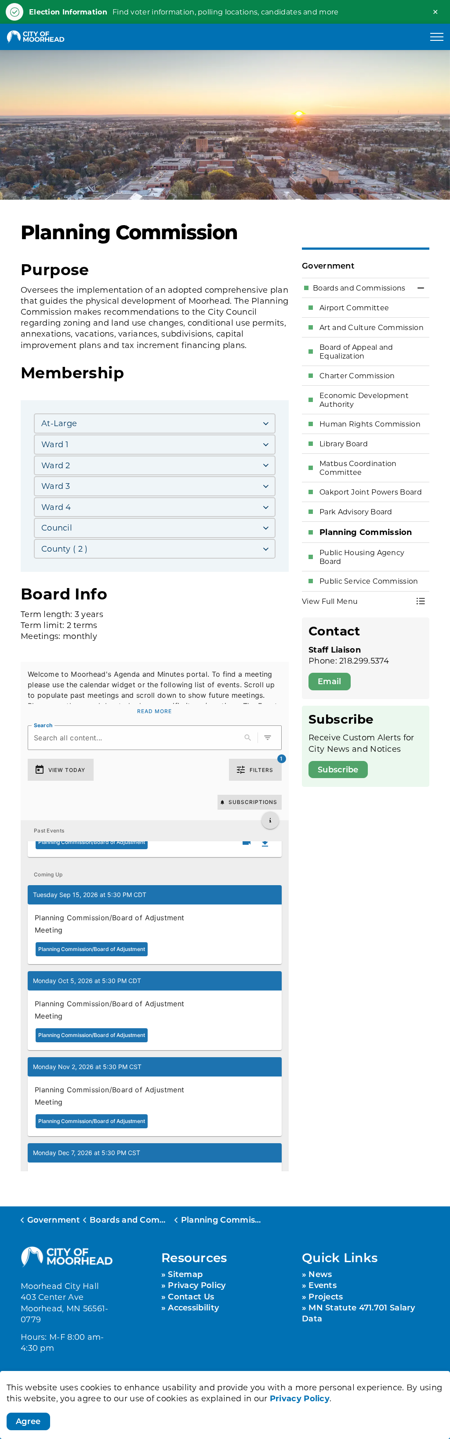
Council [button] (56, 527)
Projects (325, 1296)
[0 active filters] (268, 738)
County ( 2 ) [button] (64, 548)
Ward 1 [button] (55, 444)
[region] (155, 695)
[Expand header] (437, 37)
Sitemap (185, 1274)
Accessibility (193, 1307)
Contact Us (191, 1296)
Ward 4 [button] (56, 507)
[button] (155, 924)
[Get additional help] (270, 820)
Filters (261, 770)
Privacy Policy (300, 1398)
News (320, 1274)
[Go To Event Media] (246, 842)
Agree (28, 1421)
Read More (154, 711)
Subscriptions (253, 802)
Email (329, 681)
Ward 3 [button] (55, 486)
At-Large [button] (59, 423)
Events (322, 1285)
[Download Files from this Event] (265, 843)
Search (43, 725)
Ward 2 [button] (55, 465)
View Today (66, 770)
